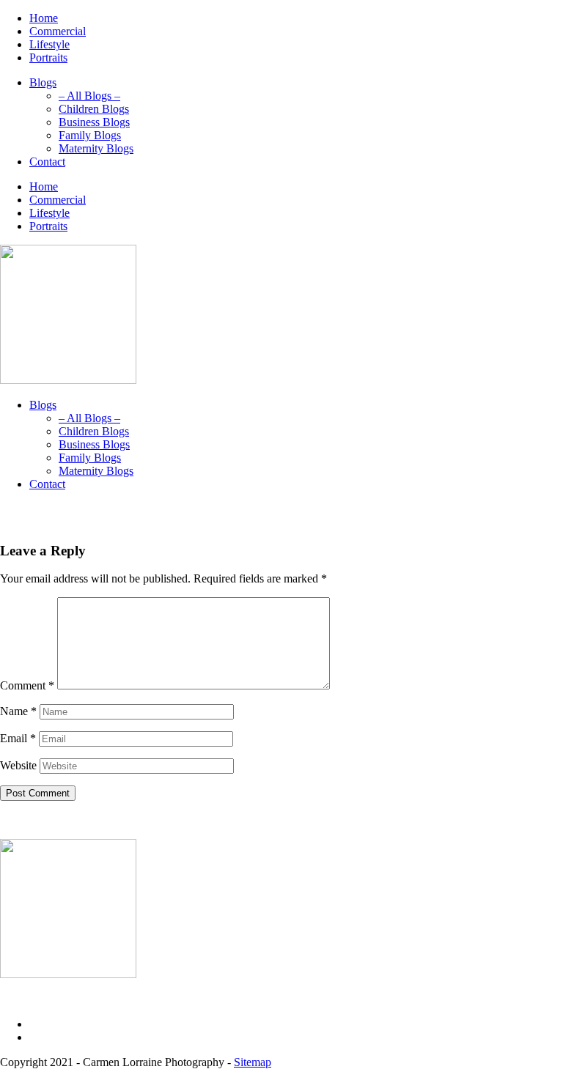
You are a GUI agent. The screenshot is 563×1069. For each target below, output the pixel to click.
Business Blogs (94, 122)
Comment (27, 685)
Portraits (48, 57)
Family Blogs (90, 135)
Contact (47, 161)
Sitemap (252, 1062)
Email (18, 738)
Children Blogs (94, 109)
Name (18, 711)
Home (43, 18)
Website (18, 765)
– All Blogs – (89, 95)
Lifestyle (49, 44)
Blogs (42, 82)
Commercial (57, 31)
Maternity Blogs (96, 148)
